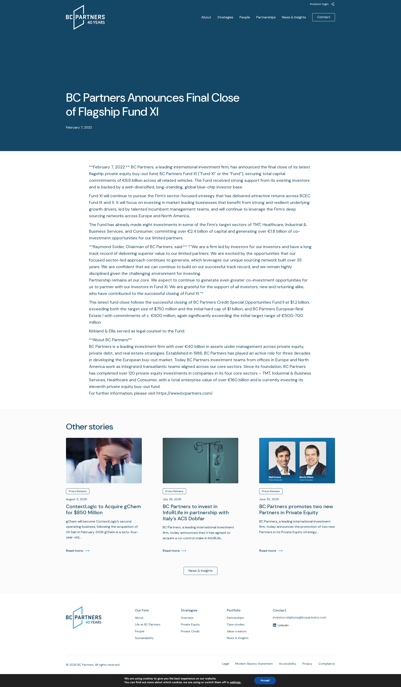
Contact (323, 17)
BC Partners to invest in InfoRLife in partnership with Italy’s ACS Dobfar (196, 513)
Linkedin (283, 625)
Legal (225, 664)
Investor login (319, 4)
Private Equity (190, 624)
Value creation (236, 631)
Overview (187, 618)
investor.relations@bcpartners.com (299, 617)
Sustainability (144, 638)
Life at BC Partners (147, 624)
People (245, 17)
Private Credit (190, 631)
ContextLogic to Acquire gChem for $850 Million (103, 510)
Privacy (307, 664)
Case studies (236, 624)
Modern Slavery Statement (254, 664)
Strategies (225, 17)
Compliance (327, 664)
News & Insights (294, 17)
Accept (265, 680)
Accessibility (287, 664)
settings (235, 682)
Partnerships (266, 17)
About (206, 17)
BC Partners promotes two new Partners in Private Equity (296, 510)
